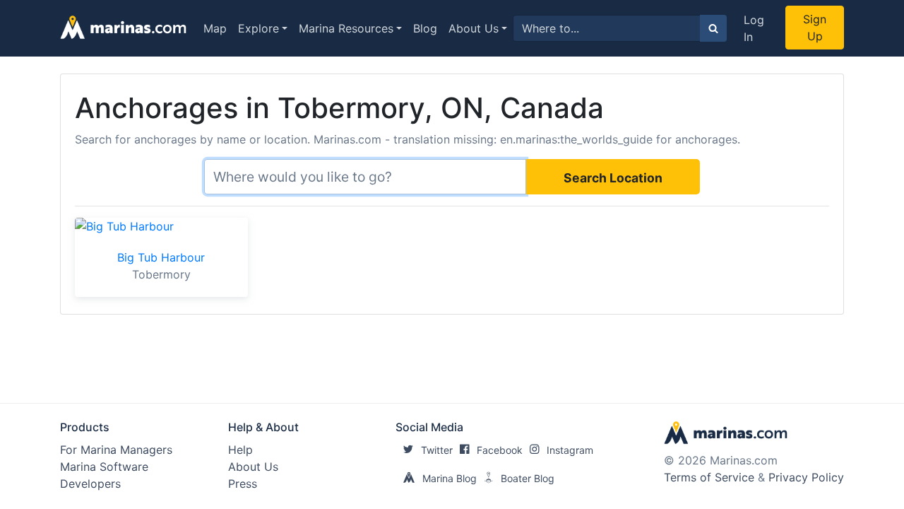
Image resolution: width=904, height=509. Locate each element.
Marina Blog (449, 478)
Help (240, 450)
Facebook (500, 450)
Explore (258, 28)
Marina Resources (346, 28)
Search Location (613, 177)
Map (215, 28)
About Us (473, 28)
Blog (425, 28)
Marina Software (104, 467)
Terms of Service (709, 477)
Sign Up (814, 27)
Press (242, 483)
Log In (754, 28)
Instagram (570, 450)
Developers (90, 483)
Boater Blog (527, 478)
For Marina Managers (116, 450)
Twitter (437, 450)
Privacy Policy (806, 477)
